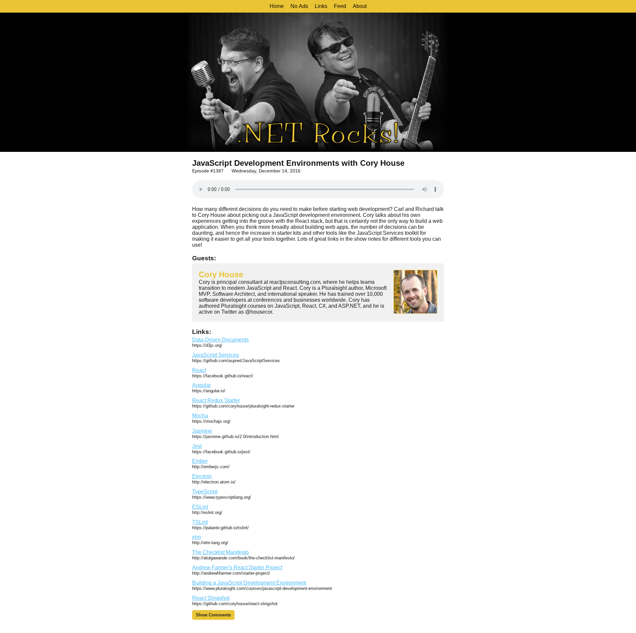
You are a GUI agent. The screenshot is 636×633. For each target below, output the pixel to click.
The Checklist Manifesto (220, 552)
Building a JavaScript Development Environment (249, 583)
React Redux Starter (216, 400)
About (360, 6)
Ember (200, 461)
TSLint (200, 522)
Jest (197, 446)
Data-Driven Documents (220, 340)
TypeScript (204, 491)
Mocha (200, 415)
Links (321, 6)
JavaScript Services (215, 355)
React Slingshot (211, 598)
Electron (202, 476)
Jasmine (202, 431)
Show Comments (213, 614)
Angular (201, 385)
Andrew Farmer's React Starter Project (237, 567)
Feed (340, 6)
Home (277, 6)
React (199, 370)
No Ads (299, 6)
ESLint (200, 507)
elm (196, 537)
